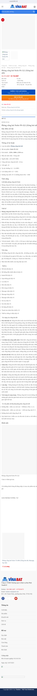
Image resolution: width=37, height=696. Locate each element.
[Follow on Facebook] (3, 598)
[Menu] (2, 6)
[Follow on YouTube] (15, 598)
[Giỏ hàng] (35, 7)
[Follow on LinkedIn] (12, 598)
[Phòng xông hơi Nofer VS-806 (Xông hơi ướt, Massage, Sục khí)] (13, 546)
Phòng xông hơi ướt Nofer (14, 67)
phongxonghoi (20, 110)
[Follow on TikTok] (6, 598)
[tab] (18, 118)
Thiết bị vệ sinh (13, 65)
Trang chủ (4, 65)
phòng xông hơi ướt (11, 110)
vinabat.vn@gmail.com (12, 591)
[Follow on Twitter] (9, 598)
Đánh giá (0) (5, 122)
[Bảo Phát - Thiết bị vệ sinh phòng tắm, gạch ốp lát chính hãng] (18, 6)
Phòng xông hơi (22, 65)
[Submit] (33, 11)
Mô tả (4, 118)
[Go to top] (33, 693)
